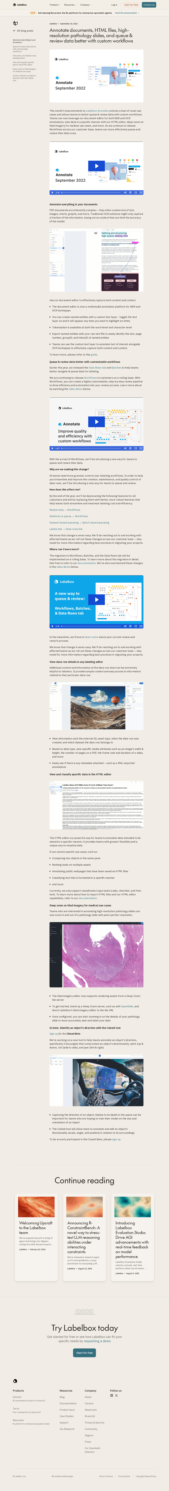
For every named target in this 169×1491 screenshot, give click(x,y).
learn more (91, 637)
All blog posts (25, 30)
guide (94, 354)
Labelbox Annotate (97, 110)
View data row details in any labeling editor (24, 56)
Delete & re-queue (60, 516)
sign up (116, 1139)
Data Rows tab (97, 367)
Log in (114, 4)
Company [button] (84, 4)
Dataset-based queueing (64, 522)
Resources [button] (69, 4)
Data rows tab (74, 529)
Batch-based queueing (95, 522)
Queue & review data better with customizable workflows (24, 49)
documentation (87, 563)
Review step (57, 509)
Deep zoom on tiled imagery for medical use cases (24, 70)
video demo (75, 389)
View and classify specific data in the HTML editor (23, 63)
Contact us (149, 4)
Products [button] (54, 4)
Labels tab (56, 529)
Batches (116, 367)
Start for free (131, 4)
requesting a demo (97, 1341)
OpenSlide (127, 1006)
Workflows (90, 377)
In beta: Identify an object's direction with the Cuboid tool (24, 78)
